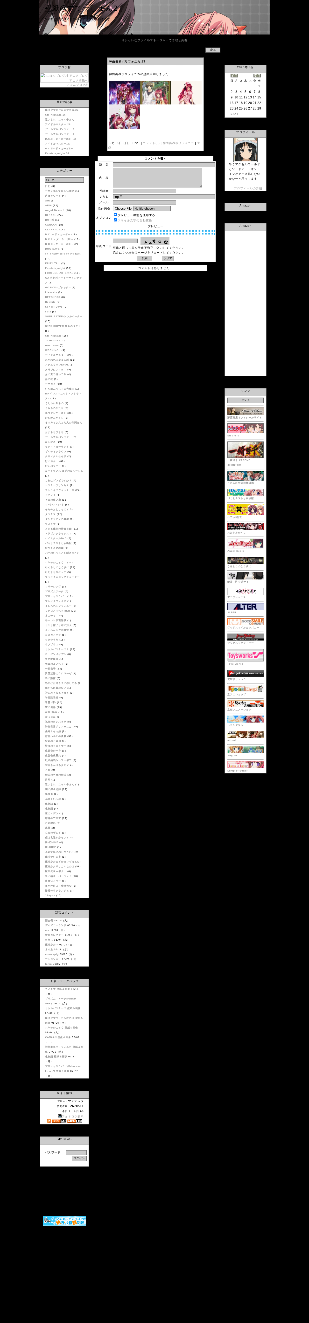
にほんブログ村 (78, 85)
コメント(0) (151, 143)
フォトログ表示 (73, 1116)
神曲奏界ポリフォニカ (178, 143)
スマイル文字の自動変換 (135, 220)
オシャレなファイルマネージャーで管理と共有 (155, 40)
